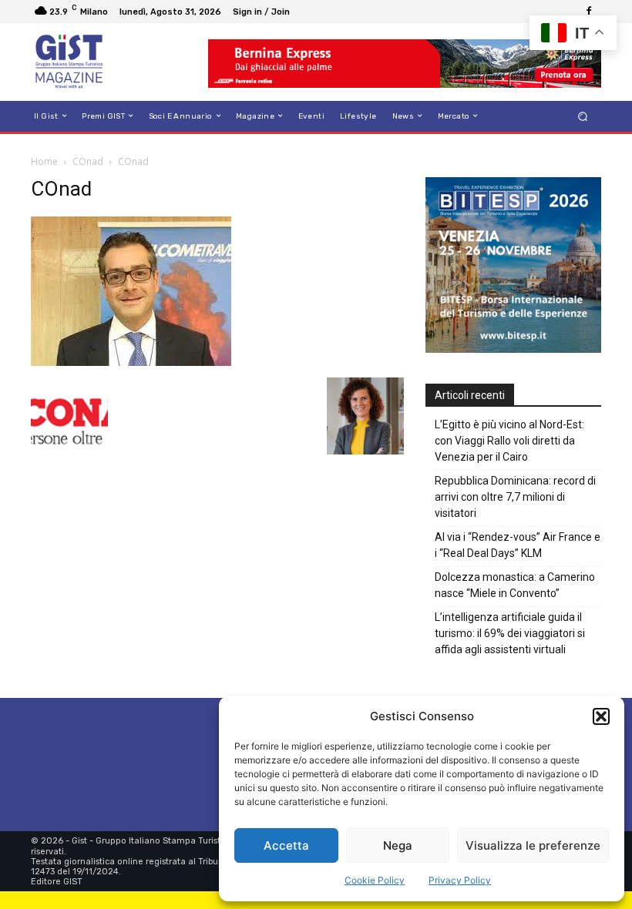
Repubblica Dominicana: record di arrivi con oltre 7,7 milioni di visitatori (515, 497)
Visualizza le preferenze (533, 845)
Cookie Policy (375, 880)
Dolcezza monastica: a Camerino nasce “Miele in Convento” (515, 585)
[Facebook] (589, 11)
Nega (397, 845)
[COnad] (131, 361)
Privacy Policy (460, 880)
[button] (601, 716)
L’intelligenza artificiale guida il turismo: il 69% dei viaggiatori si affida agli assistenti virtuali (510, 633)
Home (44, 161)
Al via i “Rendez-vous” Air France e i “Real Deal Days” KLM (517, 545)
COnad (87, 161)
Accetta (286, 845)
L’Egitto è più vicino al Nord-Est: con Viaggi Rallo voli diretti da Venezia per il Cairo (509, 440)
